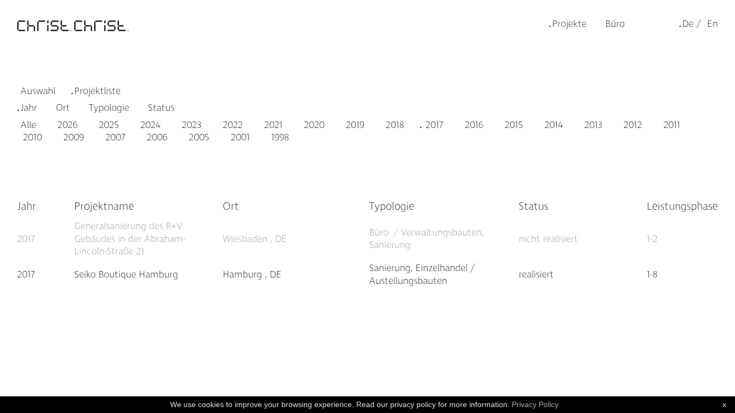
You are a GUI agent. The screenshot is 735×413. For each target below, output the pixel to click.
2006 (155, 137)
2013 (592, 125)
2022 (231, 125)
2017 (433, 125)
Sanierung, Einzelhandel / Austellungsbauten (422, 274)
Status (161, 108)
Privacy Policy (535, 404)
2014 (552, 125)
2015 (512, 125)
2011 (670, 125)
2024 (149, 125)
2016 (472, 125)
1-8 (652, 274)
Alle (28, 125)
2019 (353, 125)
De (688, 24)
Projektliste (97, 91)
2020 (312, 125)
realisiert (536, 274)
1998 (278, 137)
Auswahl (37, 91)
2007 (114, 137)
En (712, 24)
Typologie (109, 108)
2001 (239, 137)
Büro (615, 24)
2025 (107, 125)
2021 (272, 125)
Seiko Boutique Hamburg (126, 274)
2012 (631, 125)
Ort (63, 108)
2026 (66, 125)
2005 (197, 137)
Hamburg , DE (252, 274)
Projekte (569, 24)
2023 (190, 125)
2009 (72, 137)
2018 (393, 125)
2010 (31, 137)
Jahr (28, 108)
